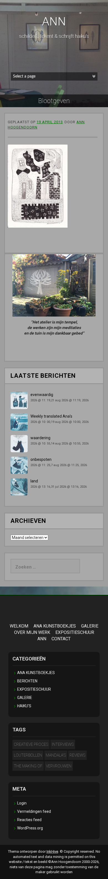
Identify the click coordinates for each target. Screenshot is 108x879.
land (34, 481)
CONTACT (61, 638)
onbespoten (41, 459)
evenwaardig (41, 394)
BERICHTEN (27, 681)
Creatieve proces (31, 744)
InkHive (52, 851)
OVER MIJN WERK (32, 632)
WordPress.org (30, 828)
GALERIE (89, 626)
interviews (63, 744)
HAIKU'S (24, 706)
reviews (77, 755)
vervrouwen (58, 766)
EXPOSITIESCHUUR (74, 632)
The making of (28, 766)
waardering (40, 438)
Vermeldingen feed (34, 811)
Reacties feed (29, 820)
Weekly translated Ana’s (51, 416)
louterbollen (28, 755)
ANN (54, 21)
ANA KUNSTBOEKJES (55, 626)
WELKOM (19, 626)
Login (22, 803)
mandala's (56, 755)
